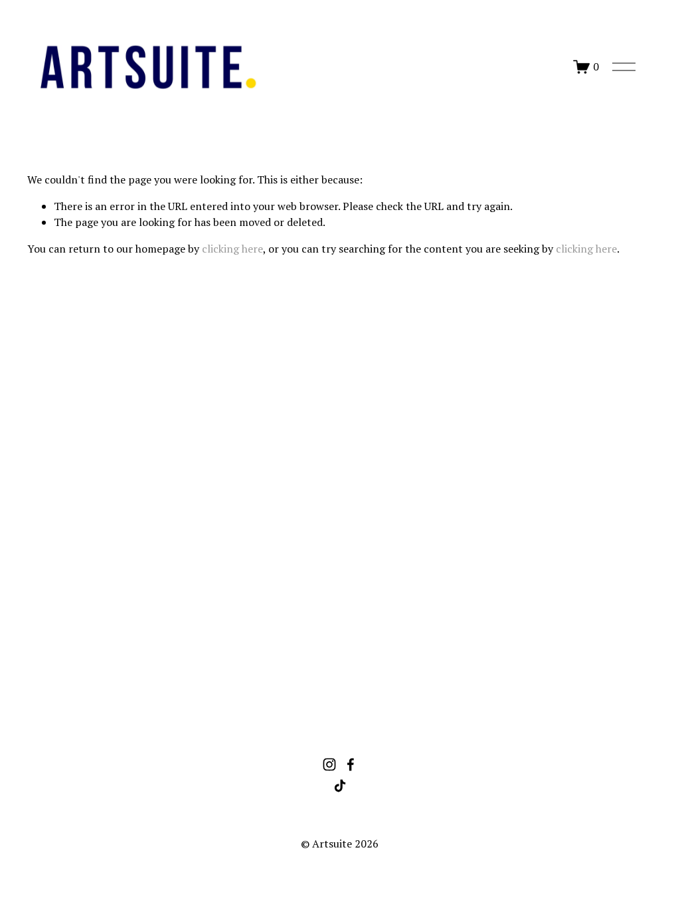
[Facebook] (350, 764)
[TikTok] (340, 785)
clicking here (232, 248)
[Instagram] (329, 764)
